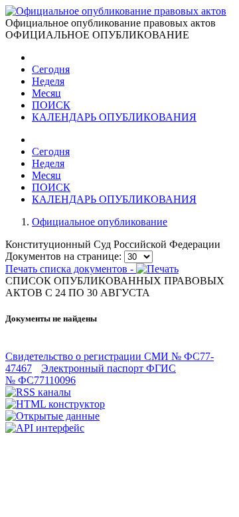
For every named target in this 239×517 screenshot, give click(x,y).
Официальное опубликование (99, 221)
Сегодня (51, 69)
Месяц (46, 93)
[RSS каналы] (38, 392)
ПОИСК (51, 105)
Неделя (48, 81)
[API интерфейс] (44, 427)
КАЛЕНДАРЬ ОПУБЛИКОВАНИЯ (114, 117)
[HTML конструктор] (55, 404)
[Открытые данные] (52, 416)
